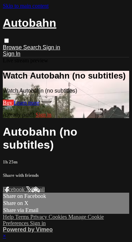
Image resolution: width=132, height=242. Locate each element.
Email (38, 189)
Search (33, 47)
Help (9, 217)
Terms (22, 217)
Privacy (39, 217)
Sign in (51, 47)
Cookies (58, 217)
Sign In (11, 54)
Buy (8, 103)
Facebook (14, 189)
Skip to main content (26, 6)
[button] (6, 40)
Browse (13, 47)
